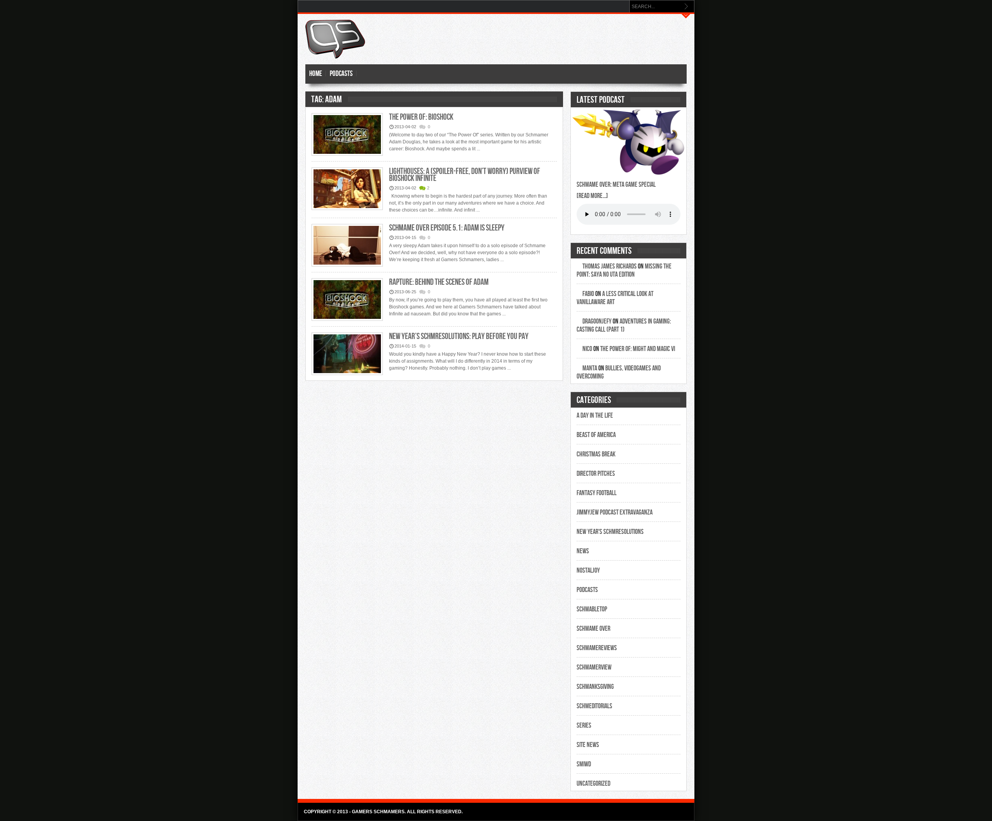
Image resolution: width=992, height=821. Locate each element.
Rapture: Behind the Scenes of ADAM (439, 282)
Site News (588, 745)
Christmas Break (596, 454)
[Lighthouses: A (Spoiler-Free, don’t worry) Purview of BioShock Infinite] (347, 189)
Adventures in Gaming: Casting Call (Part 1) (624, 325)
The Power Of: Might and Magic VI (637, 349)
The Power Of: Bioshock (421, 117)
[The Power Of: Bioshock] (347, 135)
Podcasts (341, 73)
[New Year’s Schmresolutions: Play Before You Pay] (347, 354)
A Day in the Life (595, 415)
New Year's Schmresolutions (610, 532)
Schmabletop (592, 609)
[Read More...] (592, 196)
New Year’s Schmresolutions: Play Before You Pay (459, 336)
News (583, 551)
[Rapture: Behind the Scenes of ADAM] (347, 300)
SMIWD (584, 764)
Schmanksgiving (595, 687)
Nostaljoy (588, 570)
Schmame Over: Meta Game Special (616, 185)
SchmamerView (594, 667)
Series (584, 725)
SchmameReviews (597, 648)
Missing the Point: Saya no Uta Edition (624, 270)
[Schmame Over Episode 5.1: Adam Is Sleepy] (347, 246)
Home (315, 73)
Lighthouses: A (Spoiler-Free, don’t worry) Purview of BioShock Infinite (464, 175)
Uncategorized (593, 784)
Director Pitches (596, 474)
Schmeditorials (594, 706)
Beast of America (596, 435)
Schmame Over (593, 629)
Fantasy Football (597, 493)
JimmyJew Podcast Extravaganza (615, 512)
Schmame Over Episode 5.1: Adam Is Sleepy (447, 228)
